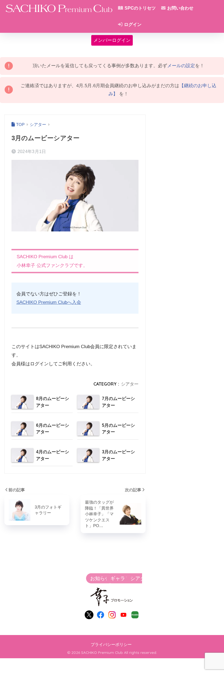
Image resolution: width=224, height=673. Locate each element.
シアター (129, 384)
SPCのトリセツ (139, 8)
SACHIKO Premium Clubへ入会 (48, 302)
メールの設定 (181, 65)
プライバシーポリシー (111, 644)
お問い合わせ (179, 8)
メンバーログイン (112, 40)
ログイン (132, 24)
